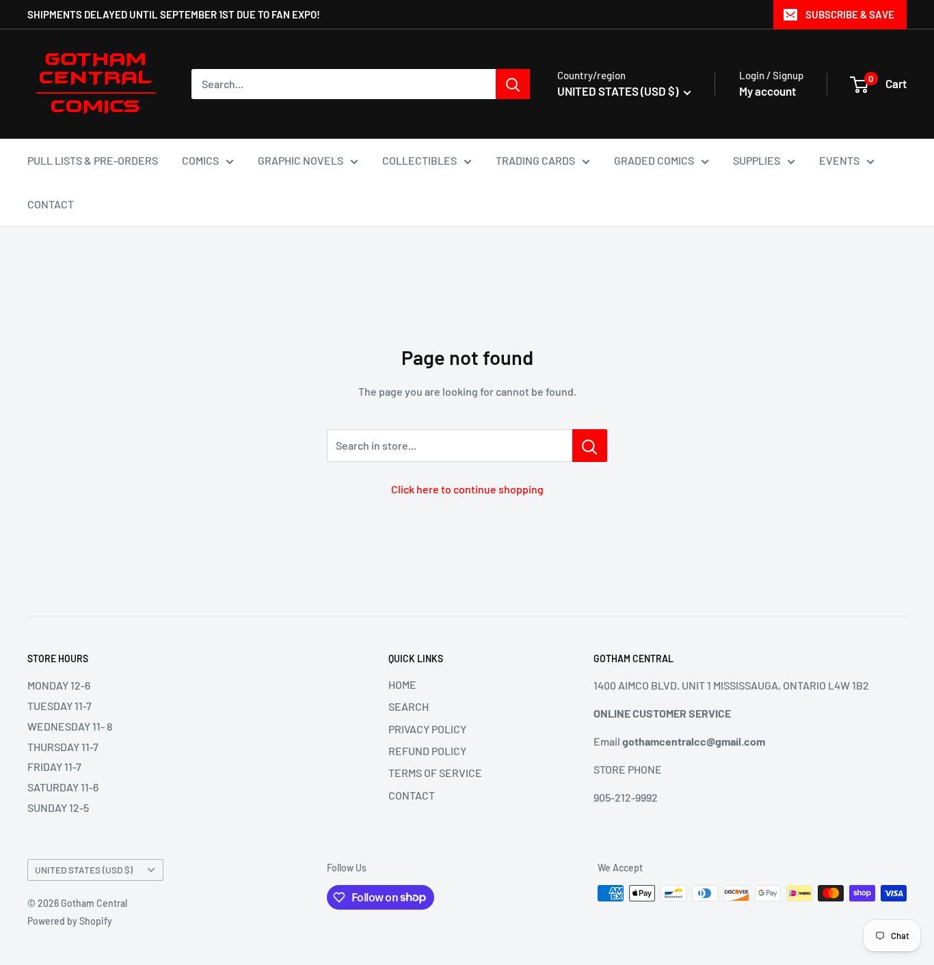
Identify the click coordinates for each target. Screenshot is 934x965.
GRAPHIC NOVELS (300, 160)
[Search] (513, 84)
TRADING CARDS (535, 160)
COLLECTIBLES (419, 160)
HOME (402, 684)
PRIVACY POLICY (427, 728)
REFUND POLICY (427, 750)
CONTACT (50, 204)
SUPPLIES (756, 160)
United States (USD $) (84, 869)
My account (767, 91)
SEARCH (408, 706)
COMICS (200, 160)
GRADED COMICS (654, 160)
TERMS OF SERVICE (435, 772)
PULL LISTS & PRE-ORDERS (92, 160)
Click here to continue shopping (467, 488)
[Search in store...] (589, 445)
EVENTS (839, 160)
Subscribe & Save (849, 14)
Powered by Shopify (69, 921)
